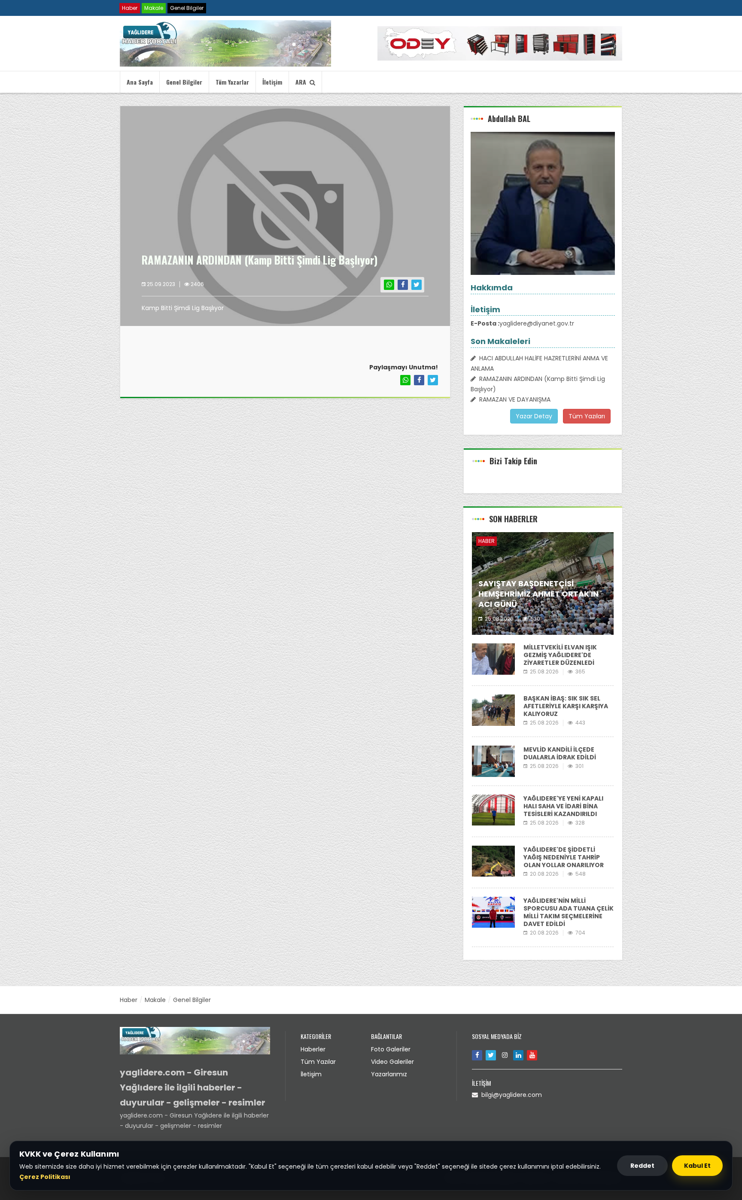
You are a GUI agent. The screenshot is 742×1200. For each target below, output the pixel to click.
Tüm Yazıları (587, 416)
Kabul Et (697, 1165)
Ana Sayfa (140, 81)
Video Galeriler (392, 1061)
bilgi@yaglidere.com (510, 1094)
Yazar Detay (534, 416)
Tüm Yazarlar (232, 81)
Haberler (313, 1049)
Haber (129, 8)
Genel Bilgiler (187, 8)
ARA (302, 81)
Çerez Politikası (44, 1177)
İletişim (272, 81)
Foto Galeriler (391, 1049)
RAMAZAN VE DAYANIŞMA (513, 399)
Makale (153, 8)
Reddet (642, 1165)
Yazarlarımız (389, 1074)
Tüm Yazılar (318, 1061)
